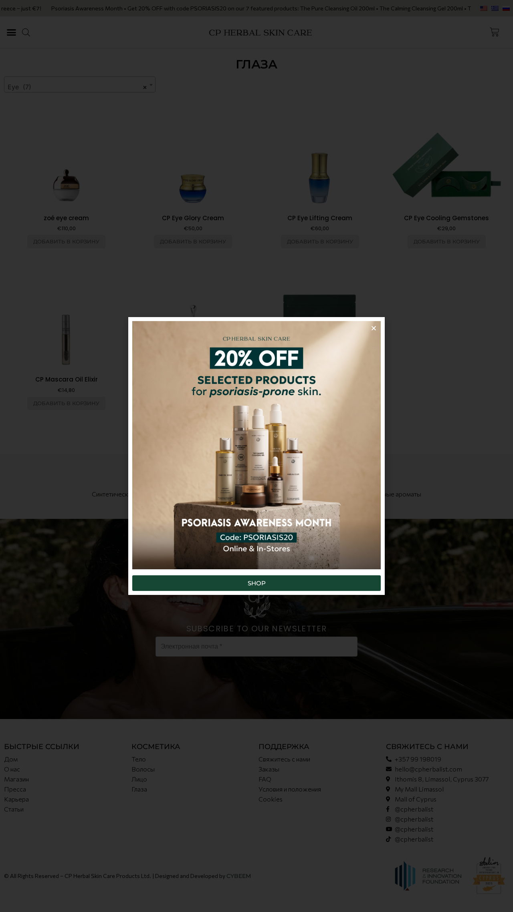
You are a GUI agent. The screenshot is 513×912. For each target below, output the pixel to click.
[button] (374, 328)
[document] (256, 456)
